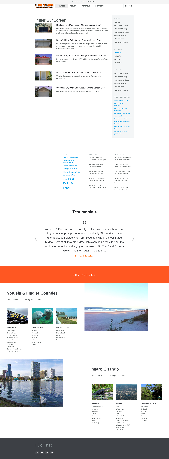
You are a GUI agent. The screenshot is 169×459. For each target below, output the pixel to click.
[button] (36, 239)
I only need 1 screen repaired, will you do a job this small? (122, 121)
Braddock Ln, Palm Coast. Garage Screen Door (78, 24)
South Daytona (74, 169)
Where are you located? (121, 100)
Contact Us (99, 6)
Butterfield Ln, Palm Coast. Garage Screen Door (78, 40)
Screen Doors (119, 39)
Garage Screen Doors (122, 32)
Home (83, 2)
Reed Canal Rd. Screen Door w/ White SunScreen (79, 72)
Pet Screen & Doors (121, 42)
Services (61, 6)
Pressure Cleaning (121, 29)
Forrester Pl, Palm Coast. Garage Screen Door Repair (81, 55)
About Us (73, 6)
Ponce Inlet (66, 160)
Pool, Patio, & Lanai (121, 25)
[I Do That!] (44, 6)
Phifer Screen (69, 171)
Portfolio (86, 6)
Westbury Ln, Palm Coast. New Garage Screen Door (80, 87)
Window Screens (120, 35)
